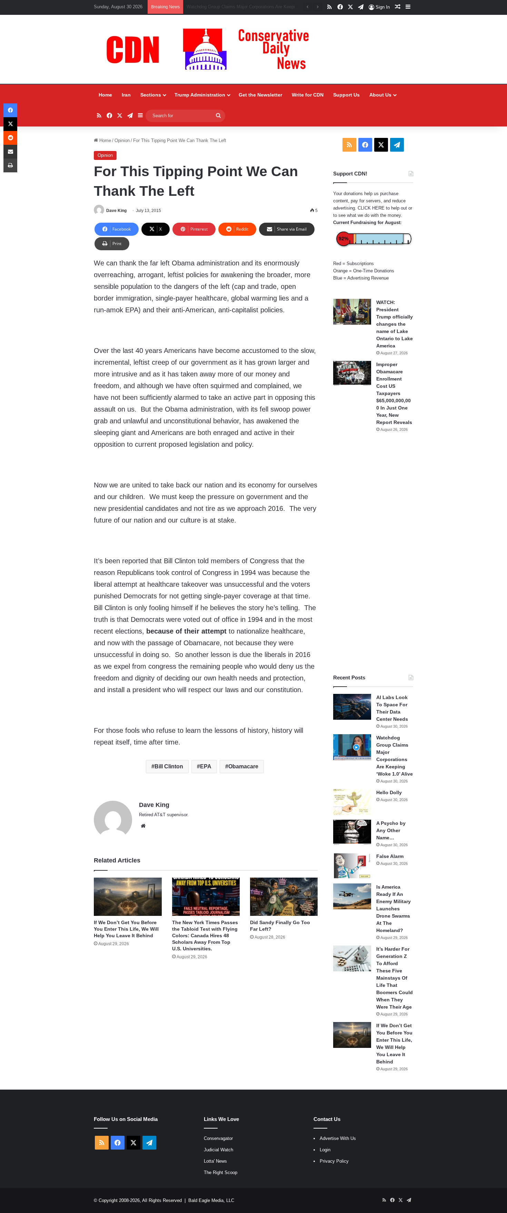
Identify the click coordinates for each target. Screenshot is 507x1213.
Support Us (346, 95)
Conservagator (218, 1138)
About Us (380, 95)
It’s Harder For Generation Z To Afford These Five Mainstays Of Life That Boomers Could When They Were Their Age (394, 978)
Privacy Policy (334, 1161)
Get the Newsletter (260, 95)
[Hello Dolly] (352, 802)
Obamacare (243, 766)
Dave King (116, 210)
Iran (126, 95)
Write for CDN (308, 95)
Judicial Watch (218, 1149)
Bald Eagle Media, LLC (211, 1200)
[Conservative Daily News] (211, 49)
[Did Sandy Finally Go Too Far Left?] (284, 897)
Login (325, 1149)
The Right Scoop (220, 1172)
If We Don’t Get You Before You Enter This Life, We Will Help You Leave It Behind (126, 929)
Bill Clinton (169, 766)
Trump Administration (200, 95)
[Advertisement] (373, 553)
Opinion (122, 140)
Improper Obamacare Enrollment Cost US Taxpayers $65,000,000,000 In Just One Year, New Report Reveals (394, 393)
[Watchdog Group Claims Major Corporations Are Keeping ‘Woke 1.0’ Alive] (352, 747)
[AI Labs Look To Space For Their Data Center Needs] (352, 707)
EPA (205, 766)
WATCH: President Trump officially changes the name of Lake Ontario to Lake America (394, 324)
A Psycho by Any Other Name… (391, 830)
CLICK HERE (371, 208)
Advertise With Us (338, 1138)
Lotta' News (215, 1161)
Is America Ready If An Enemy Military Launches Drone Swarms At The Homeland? (393, 908)
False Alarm (390, 856)
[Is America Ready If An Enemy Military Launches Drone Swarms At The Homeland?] (352, 896)
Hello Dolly (389, 792)
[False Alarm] (352, 866)
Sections (150, 95)
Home (105, 95)
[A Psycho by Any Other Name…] (352, 833)
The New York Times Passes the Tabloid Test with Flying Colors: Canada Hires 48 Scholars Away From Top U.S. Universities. (205, 935)
